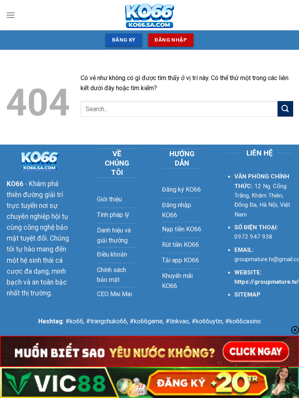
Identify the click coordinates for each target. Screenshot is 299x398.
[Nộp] (285, 108)
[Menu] (10, 14)
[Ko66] (150, 15)
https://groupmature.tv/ (266, 281)
